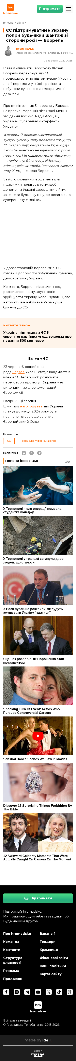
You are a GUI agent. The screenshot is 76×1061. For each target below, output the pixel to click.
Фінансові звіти (54, 958)
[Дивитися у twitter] (49, 992)
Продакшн (12, 979)
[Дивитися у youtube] (38, 992)
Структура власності (12, 960)
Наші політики (53, 966)
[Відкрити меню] (69, 9)
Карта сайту (51, 974)
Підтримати (50, 9)
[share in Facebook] (24, 453)
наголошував (31, 406)
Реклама (11, 971)
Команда (11, 942)
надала (18, 372)
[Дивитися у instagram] (17, 992)
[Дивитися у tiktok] (59, 992)
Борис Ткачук (25, 48)
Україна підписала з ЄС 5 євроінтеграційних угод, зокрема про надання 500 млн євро (37, 337)
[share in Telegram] (39, 453)
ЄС (9, 440)
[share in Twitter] (31, 453)
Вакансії (47, 934)
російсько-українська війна (39, 440)
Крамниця (49, 950)
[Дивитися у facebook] (6, 992)
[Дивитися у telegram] (27, 992)
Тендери (48, 942)
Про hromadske (17, 934)
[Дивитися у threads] (70, 992)
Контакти (11, 950)
